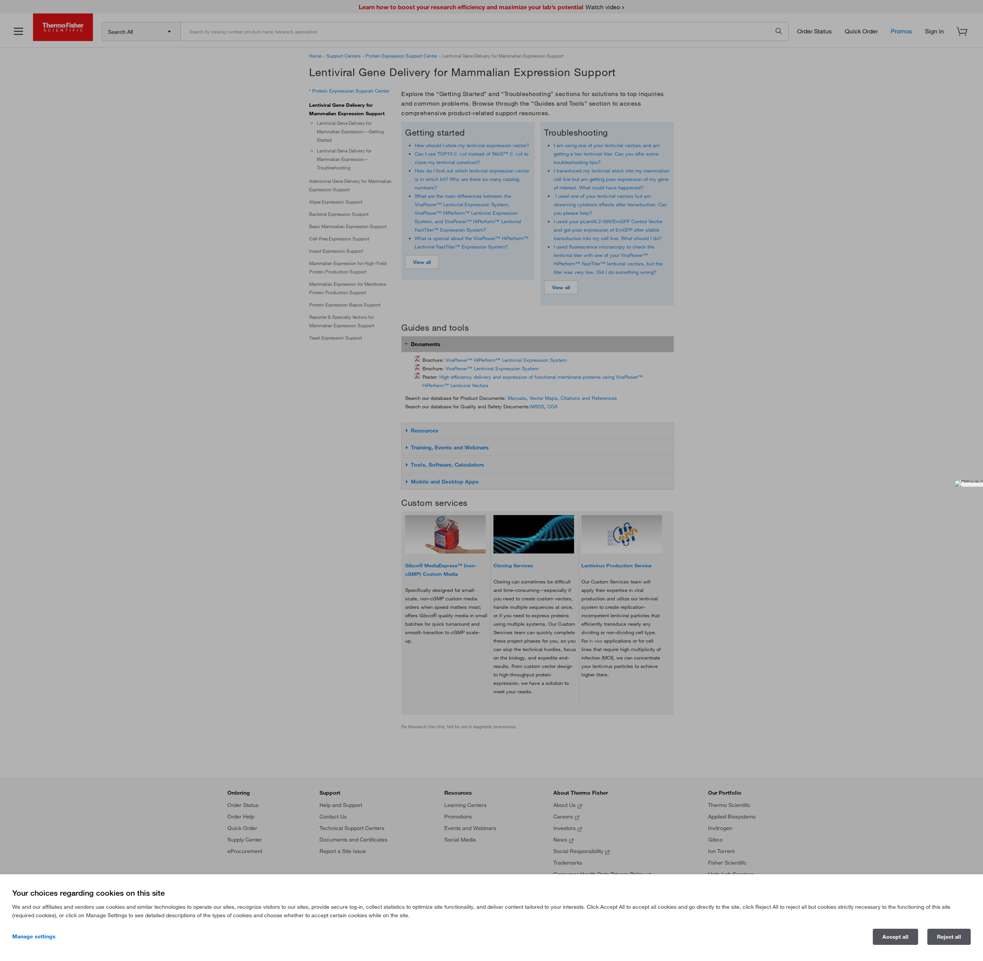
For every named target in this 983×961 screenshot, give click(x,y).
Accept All (895, 936)
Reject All (949, 936)
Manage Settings (34, 936)
